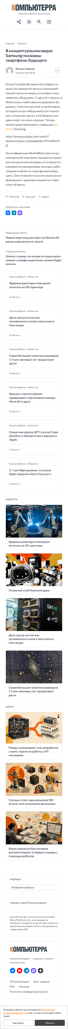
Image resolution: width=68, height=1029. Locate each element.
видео (45, 196)
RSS (12, 986)
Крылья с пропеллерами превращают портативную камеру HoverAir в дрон (32, 397)
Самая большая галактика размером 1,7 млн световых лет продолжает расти (34, 359)
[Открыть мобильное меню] (49, 21)
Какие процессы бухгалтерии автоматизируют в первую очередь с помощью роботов (33, 852)
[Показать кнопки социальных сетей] (19, 21)
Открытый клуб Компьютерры (29, 590)
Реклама (24, 986)
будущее (30, 196)
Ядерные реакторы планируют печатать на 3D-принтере (30, 285)
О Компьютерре (19, 981)
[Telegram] (26, 970)
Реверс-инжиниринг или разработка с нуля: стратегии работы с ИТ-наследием (33, 751)
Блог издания (42, 981)
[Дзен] (40, 970)
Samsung (14, 196)
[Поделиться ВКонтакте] (8, 213)
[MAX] (33, 970)
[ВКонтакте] (12, 970)
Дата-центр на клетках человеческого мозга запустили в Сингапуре (31, 321)
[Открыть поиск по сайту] (39, 21)
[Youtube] (19, 970)
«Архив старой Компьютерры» (28, 902)
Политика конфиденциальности (29, 991)
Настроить (18, 1023)
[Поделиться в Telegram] (14, 213)
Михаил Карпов (25, 68)
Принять (49, 1023)
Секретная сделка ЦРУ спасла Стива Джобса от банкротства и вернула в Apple (33, 435)
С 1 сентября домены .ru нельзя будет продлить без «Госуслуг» (30, 472)
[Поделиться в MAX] (20, 213)
